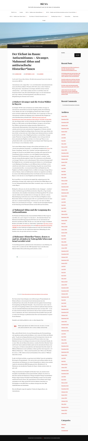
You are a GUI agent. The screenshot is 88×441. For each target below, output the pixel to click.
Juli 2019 (63, 266)
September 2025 (65, 128)
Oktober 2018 (64, 293)
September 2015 (65, 352)
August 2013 (64, 395)
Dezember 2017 (64, 309)
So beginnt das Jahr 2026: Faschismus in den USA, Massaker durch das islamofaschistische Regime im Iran (70, 69)
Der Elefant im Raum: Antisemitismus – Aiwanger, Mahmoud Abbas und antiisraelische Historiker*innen (30, 61)
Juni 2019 (63, 269)
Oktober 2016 (64, 327)
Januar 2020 (64, 248)
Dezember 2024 (64, 153)
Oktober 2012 (64, 401)
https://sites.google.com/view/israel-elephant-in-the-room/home (35, 294)
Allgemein (40, 74)
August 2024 (64, 162)
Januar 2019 (64, 284)
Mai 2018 (63, 300)
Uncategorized (64, 430)
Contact (21, 12)
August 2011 (64, 410)
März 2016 (63, 339)
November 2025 (65, 122)
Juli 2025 (63, 134)
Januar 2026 (64, 116)
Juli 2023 (63, 198)
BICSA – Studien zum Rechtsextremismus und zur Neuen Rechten (61, 12)
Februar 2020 (64, 244)
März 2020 (63, 241)
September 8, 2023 (30, 74)
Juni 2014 (63, 376)
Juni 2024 (63, 168)
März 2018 (63, 306)
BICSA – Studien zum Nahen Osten (17, 16)
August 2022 (64, 220)
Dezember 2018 (64, 287)
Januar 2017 (64, 321)
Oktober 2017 (64, 315)
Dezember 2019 (64, 251)
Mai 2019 (63, 272)
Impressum (75, 16)
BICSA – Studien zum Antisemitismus (34, 12)
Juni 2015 (63, 358)
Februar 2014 (64, 382)
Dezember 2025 (64, 119)
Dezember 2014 (64, 370)
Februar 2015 (64, 364)
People (44, 20)
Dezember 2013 (64, 385)
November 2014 (65, 373)
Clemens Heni (18, 74)
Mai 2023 (63, 205)
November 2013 (65, 388)
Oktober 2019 (64, 257)
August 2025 (64, 131)
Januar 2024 (64, 183)
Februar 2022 (64, 226)
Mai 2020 (63, 235)
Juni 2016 (63, 333)
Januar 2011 (64, 413)
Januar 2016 (64, 342)
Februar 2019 (64, 281)
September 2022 (65, 217)
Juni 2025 (63, 137)
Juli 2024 (63, 165)
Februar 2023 (64, 214)
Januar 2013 (64, 398)
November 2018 (65, 290)
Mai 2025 (63, 140)
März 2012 (63, 404)
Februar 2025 (64, 146)
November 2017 (65, 312)
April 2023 (63, 208)
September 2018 (65, 297)
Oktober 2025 (64, 125)
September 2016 (65, 330)
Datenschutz (67, 16)
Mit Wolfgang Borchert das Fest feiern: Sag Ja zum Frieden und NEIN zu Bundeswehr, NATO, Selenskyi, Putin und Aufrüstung (70, 75)
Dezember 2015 (64, 346)
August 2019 (64, 263)
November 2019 (65, 254)
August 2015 (64, 355)
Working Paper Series (56, 16)
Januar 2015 (64, 367)
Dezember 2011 (64, 407)
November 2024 (65, 156)
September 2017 (65, 318)
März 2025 (63, 143)
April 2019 (63, 275)
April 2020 (63, 238)
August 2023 (64, 195)
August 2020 (64, 232)
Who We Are (14, 12)
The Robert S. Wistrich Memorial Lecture (38, 16)
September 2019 (65, 260)
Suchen (63, 52)
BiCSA (44, 4)
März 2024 (63, 177)
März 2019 (63, 278)
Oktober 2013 (64, 391)
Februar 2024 (64, 180)
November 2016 (65, 324)
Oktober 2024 (64, 159)
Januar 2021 (64, 229)
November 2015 (65, 349)
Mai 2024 (63, 171)
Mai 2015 (63, 361)
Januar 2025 (64, 150)
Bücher (63, 427)
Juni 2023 (63, 202)
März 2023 (63, 211)
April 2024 (63, 174)
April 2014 (63, 379)
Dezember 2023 (64, 186)
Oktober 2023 (64, 189)
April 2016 (63, 336)
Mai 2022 (63, 223)
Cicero (48, 148)
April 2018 (63, 303)
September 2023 (65, 192)
